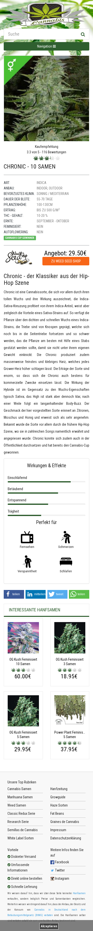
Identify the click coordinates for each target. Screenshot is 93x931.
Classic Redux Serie (21, 813)
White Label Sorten (20, 838)
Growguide (57, 797)
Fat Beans (57, 813)
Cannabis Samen (19, 789)
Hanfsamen (79, 893)
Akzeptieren (49, 926)
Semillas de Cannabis (22, 830)
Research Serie (18, 822)
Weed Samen (16, 805)
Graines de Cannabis (64, 822)
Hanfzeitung (58, 789)
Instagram (61, 878)
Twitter (59, 870)
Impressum (58, 830)
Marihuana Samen (20, 797)
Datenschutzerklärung (65, 838)
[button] (14, 594)
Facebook (61, 862)
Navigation (45, 46)
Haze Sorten (59, 805)
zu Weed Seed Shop (66, 261)
